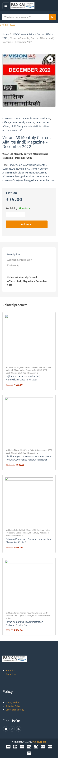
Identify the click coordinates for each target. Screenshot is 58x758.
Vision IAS (17, 130)
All (7, 367)
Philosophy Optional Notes (17, 532)
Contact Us (11, 673)
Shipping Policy (13, 706)
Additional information (19, 259)
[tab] (29, 254)
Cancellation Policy (15, 709)
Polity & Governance (38, 450)
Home (5, 34)
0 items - (7, 24)
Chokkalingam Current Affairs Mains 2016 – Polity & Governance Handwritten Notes (28, 458)
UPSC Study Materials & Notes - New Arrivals (26, 371)
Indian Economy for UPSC (31, 370)
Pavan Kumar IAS (21, 612)
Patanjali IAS (19, 530)
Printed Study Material (22, 122)
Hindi (11, 164)
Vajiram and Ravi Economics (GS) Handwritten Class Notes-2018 (23, 378)
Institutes (45, 118)
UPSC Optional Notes (41, 530)
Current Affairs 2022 (13, 118)
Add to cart (27, 224)
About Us (10, 670)
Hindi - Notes (32, 118)
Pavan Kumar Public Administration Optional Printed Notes (24, 623)
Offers (5, 122)
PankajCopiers (39, 741)
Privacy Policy (12, 702)
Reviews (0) (13, 265)
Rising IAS (18, 450)
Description (13, 254)
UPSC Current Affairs (23, 34)
